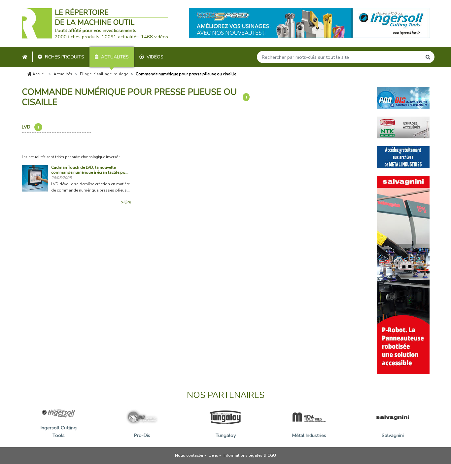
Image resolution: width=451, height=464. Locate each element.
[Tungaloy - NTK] (403, 127)
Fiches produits (64, 57)
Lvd (30, 127)
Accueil (38, 74)
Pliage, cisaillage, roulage (104, 74)
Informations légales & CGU (250, 455)
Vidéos (155, 57)
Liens (213, 455)
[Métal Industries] (403, 156)
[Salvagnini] (403, 274)
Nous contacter (189, 455)
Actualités (115, 57)
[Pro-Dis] (403, 97)
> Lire (126, 202)
